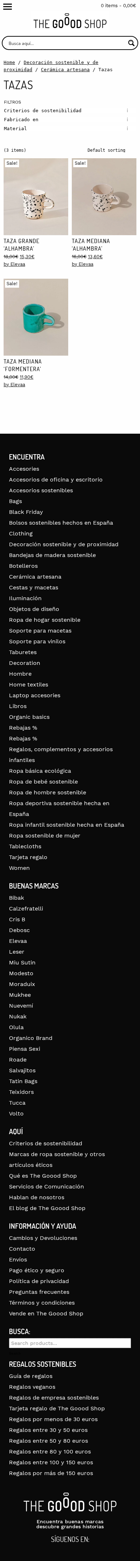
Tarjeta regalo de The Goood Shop (57, 1408)
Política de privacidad (39, 1281)
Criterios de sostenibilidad (45, 1143)
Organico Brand (30, 1038)
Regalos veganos (32, 1386)
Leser (16, 951)
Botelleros (23, 565)
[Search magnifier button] (131, 43)
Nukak (18, 1016)
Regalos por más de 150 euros (51, 1473)
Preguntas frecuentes (39, 1291)
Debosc (19, 930)
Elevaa (18, 940)
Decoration (24, 662)
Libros (18, 706)
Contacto (22, 1248)
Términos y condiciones (42, 1302)
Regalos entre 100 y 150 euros (51, 1462)
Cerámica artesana (65, 69)
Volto (16, 1113)
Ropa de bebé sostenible (43, 781)
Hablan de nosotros (36, 1197)
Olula (16, 1027)
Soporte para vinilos (37, 641)
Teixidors (21, 1091)
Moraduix (22, 984)
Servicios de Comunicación (46, 1186)
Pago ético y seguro (36, 1270)
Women (19, 867)
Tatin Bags (23, 1081)
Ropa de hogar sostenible (44, 619)
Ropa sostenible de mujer (44, 835)
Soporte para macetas (40, 630)
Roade (18, 1059)
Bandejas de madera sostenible (52, 555)
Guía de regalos (30, 1376)
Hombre (20, 673)
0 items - (118, 5)
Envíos (18, 1259)
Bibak (16, 897)
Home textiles (28, 684)
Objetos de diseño (34, 609)
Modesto (21, 973)
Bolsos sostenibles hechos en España (61, 522)
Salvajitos (22, 1070)
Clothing (21, 533)
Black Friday (26, 511)
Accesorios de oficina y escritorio (56, 479)
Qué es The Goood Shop (43, 1175)
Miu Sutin (22, 962)
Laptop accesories (34, 695)
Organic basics (29, 716)
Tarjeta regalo (28, 857)
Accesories (24, 468)
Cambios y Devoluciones (43, 1237)
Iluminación (25, 598)
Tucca (17, 1102)
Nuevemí (21, 1005)
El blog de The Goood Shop (47, 1208)
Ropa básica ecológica (40, 770)
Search (15, 1353)
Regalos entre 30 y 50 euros (48, 1430)
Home (9, 62)
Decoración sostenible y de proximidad (63, 544)
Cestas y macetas (33, 587)
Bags (15, 501)
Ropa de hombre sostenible (47, 792)
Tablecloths (25, 846)
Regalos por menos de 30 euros (53, 1419)
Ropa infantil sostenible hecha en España (66, 824)
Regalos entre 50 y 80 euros (48, 1440)
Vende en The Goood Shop (46, 1313)
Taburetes (23, 652)
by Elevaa (14, 264)
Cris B (17, 919)
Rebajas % (23, 727)
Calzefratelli (26, 908)
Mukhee (20, 994)
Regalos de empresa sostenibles (54, 1397)
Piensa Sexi (24, 1048)
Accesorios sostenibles (41, 490)
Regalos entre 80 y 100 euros (50, 1451)
